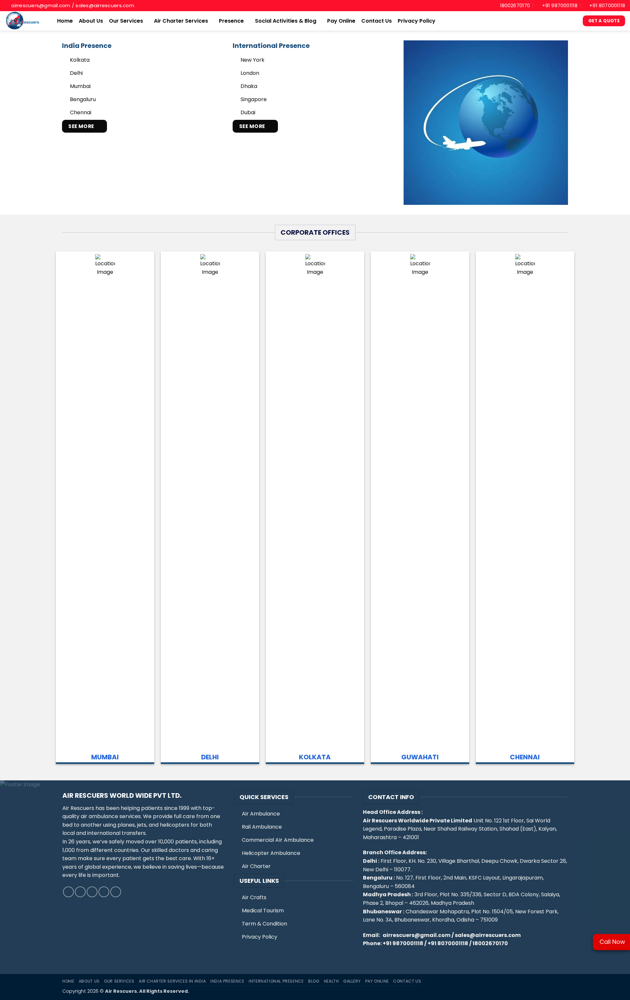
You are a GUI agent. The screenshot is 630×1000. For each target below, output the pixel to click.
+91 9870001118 (403, 943)
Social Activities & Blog (285, 21)
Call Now (612, 942)
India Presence (227, 981)
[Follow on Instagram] (80, 891)
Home (65, 21)
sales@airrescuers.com (488, 935)
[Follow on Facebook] (68, 891)
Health (331, 981)
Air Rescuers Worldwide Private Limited (417, 820)
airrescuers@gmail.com (417, 935)
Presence (231, 21)
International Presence (276, 981)
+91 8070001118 (448, 943)
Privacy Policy (416, 21)
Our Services (126, 21)
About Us (91, 21)
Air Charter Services (181, 21)
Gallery (352, 981)
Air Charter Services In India (172, 981)
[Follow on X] (92, 891)
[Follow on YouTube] (115, 891)
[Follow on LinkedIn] (103, 891)
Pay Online (341, 21)
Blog (313, 981)
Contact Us (376, 21)
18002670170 (490, 943)
